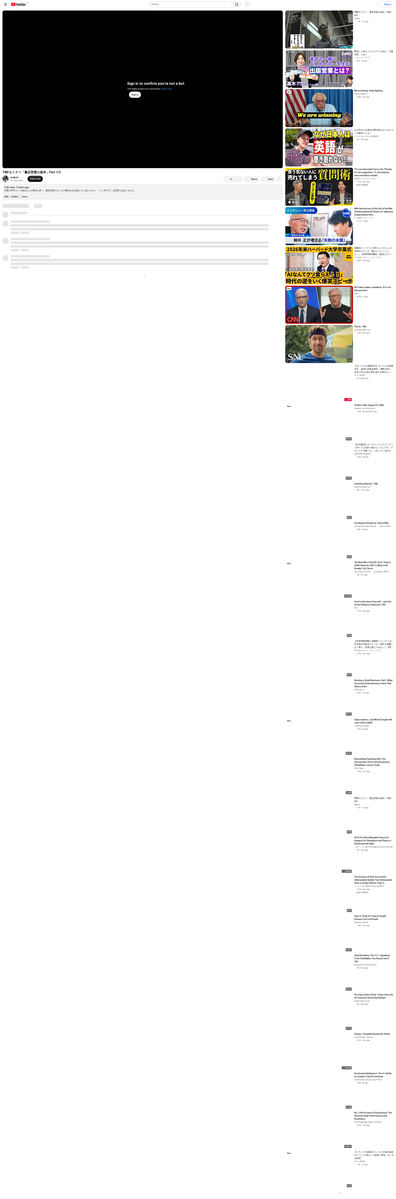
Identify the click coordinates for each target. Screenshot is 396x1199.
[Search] (237, 4)
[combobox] (191, 4)
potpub (14, 177)
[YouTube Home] (18, 4)
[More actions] (280, 179)
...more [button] (23, 196)
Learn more (166, 89)
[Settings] (372, 4)
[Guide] (5, 4)
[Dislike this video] (238, 179)
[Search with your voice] (247, 4)
